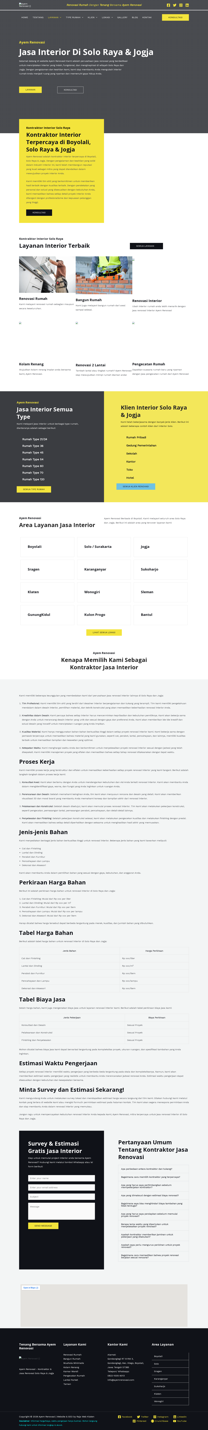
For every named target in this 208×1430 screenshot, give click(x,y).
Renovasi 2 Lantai (91, 365)
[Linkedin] (187, 5)
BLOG (135, 17)
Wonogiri (92, 592)
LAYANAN (53, 17)
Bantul (146, 614)
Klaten (33, 592)
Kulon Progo (94, 614)
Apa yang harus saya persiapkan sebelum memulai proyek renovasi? (149, 1214)
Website (61, 1416)
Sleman (147, 592)
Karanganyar (95, 569)
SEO (70, 1416)
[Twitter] (174, 5)
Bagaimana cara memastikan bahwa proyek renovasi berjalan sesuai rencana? (150, 1256)
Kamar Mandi (70, 1371)
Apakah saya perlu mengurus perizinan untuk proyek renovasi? (150, 1246)
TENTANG (38, 17)
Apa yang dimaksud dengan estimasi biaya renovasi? (150, 1195)
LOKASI (106, 17)
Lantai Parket (70, 1380)
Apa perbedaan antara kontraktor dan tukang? (146, 1169)
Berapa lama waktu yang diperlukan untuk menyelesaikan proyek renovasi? (144, 1225)
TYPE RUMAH (73, 17)
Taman (67, 1384)
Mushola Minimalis (73, 1363)
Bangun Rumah (89, 299)
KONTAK (147, 17)
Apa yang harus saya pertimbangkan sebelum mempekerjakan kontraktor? (146, 1186)
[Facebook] (168, 5)
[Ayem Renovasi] (27, 4)
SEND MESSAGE (43, 1225)
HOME (24, 17)
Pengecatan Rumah (148, 364)
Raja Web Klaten (85, 1416)
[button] (59, 17)
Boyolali (35, 546)
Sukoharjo (149, 569)
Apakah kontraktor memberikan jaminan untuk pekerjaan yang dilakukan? (147, 1235)
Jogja (145, 546)
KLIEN (91, 17)
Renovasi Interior (147, 300)
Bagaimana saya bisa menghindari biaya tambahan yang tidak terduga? (151, 1204)
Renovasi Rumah (33, 298)
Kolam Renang (31, 364)
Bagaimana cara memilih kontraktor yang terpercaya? (150, 1177)
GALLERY (122, 17)
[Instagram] (181, 5)
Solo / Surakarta (97, 546)
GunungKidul (39, 614)
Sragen (33, 569)
